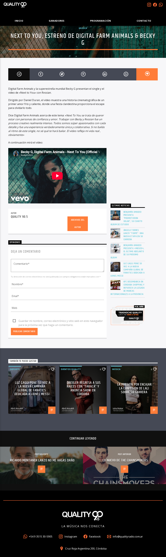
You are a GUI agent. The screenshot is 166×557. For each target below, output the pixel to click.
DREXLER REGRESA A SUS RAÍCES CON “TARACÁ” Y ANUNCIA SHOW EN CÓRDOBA (84, 388)
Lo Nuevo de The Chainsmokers (125, 460)
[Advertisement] (128, 143)
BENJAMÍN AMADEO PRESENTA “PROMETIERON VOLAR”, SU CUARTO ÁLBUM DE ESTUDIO (126, 218)
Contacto (144, 20)
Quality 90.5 (19, 216)
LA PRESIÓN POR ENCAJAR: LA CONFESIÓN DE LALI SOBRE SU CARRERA (135, 388)
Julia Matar (118, 408)
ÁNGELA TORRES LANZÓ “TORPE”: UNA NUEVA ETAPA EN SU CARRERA (134, 235)
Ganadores (57, 20)
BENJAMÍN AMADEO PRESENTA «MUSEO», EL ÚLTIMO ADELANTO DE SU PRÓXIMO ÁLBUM (127, 251)
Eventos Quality (71, 369)
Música (83, 28)
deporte (15, 369)
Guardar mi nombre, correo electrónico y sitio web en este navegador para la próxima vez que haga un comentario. (60, 321)
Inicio (19, 20)
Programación (100, 20)
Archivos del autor (77, 223)
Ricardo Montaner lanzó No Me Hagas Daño (42, 460)
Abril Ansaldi (17, 408)
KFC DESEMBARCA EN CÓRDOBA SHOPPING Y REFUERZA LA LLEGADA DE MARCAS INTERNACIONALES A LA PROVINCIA (128, 288)
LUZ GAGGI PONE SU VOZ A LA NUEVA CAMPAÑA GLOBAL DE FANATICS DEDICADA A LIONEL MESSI (128, 270)
